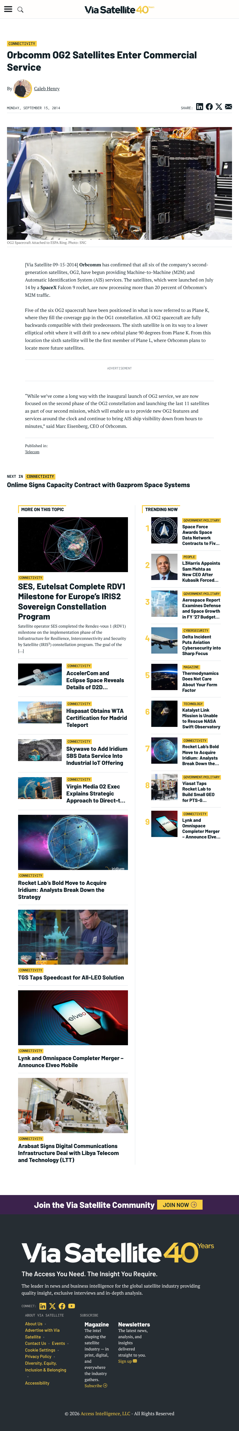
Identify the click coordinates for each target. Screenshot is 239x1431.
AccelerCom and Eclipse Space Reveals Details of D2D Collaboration (95, 679)
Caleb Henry (47, 88)
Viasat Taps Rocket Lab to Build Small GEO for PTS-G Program (198, 792)
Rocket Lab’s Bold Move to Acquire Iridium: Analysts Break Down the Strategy (62, 889)
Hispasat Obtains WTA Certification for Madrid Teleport (96, 717)
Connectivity (21, 43)
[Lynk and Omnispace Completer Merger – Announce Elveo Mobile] (73, 1017)
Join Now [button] (176, 1204)
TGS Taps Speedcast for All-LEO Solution (71, 977)
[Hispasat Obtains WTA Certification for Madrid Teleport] (40, 712)
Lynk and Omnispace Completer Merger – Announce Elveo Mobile (71, 1061)
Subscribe (94, 1386)
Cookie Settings (40, 1350)
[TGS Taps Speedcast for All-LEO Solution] (73, 936)
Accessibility (37, 1383)
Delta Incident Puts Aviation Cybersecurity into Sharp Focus (201, 645)
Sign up (125, 1361)
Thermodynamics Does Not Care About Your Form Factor (200, 682)
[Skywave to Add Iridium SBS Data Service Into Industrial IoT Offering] (40, 750)
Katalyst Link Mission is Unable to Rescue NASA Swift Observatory (201, 718)
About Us (34, 1323)
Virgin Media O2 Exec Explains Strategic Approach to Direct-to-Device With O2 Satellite (96, 793)
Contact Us (35, 1343)
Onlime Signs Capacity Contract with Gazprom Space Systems (98, 484)
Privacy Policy (38, 1356)
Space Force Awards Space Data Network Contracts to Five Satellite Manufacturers (200, 535)
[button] (8, 9)
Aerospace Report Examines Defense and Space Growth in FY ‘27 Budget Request (201, 608)
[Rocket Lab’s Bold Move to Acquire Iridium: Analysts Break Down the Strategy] (73, 842)
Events (58, 1343)
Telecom (32, 451)
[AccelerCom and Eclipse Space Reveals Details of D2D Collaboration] (40, 674)
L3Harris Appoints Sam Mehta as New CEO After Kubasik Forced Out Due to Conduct (201, 571)
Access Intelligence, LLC (105, 1413)
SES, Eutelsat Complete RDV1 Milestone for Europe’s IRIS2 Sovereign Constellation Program (71, 601)
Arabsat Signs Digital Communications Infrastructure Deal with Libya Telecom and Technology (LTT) (68, 1152)
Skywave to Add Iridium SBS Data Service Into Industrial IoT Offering (97, 755)
